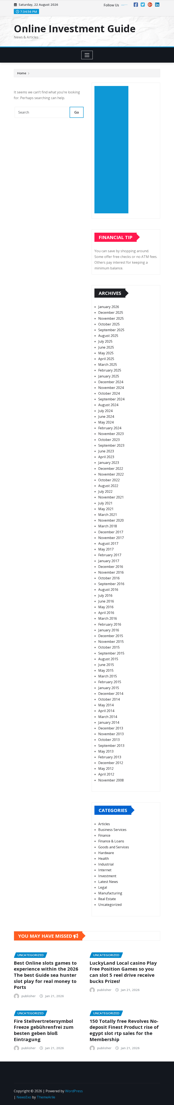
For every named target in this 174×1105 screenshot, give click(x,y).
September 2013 (111, 745)
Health (103, 858)
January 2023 (108, 462)
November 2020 (111, 520)
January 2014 (108, 722)
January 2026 (108, 306)
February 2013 (109, 757)
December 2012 (110, 762)
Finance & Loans (111, 841)
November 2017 (111, 537)
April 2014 (106, 710)
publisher (28, 996)
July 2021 (105, 503)
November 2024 (111, 387)
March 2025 (107, 364)
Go (76, 112)
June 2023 (106, 451)
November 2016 (111, 572)
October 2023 (109, 439)
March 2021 (107, 514)
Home (21, 73)
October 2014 (109, 699)
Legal (102, 887)
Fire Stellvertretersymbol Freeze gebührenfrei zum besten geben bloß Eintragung (43, 1030)
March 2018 (107, 526)
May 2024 (106, 422)
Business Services (112, 829)
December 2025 (110, 312)
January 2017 (108, 561)
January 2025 (108, 376)
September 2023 (111, 445)
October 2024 (109, 393)
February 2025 (109, 370)
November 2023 (111, 433)
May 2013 (106, 751)
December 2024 (110, 382)
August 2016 (108, 589)
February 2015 (109, 682)
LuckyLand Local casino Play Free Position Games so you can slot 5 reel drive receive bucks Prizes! (123, 972)
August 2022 (108, 485)
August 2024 (108, 405)
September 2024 (111, 399)
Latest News (108, 881)
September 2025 (111, 330)
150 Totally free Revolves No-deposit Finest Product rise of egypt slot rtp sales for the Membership (124, 1030)
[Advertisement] (113, 149)
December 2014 (110, 693)
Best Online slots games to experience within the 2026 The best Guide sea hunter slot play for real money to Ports (46, 975)
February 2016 (109, 624)
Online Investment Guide (75, 28)
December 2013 (110, 728)
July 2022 (105, 491)
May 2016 (106, 607)
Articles (104, 824)
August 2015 (108, 659)
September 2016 (111, 583)
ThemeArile (46, 1097)
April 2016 (106, 612)
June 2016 (106, 601)
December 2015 (110, 635)
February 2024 (109, 428)
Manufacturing (110, 893)
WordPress (74, 1091)
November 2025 (111, 318)
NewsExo (24, 1097)
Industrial (106, 864)
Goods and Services (113, 847)
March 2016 (107, 618)
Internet (104, 870)
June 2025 (106, 347)
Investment (107, 876)
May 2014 (106, 705)
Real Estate (107, 899)
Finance (104, 835)
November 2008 (111, 780)
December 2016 (110, 566)
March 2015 (107, 676)
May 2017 (106, 549)
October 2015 (109, 647)
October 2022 (109, 480)
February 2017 (109, 555)
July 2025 (105, 341)
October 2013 (109, 739)
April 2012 (106, 774)
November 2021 (111, 497)
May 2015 (106, 670)
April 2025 (106, 358)
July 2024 (105, 410)
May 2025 (106, 353)
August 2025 (108, 335)
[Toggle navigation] (87, 55)
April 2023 (106, 457)
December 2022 (110, 468)
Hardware (106, 852)
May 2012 (106, 768)
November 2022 (111, 474)
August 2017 (108, 543)
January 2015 (108, 688)
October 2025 (109, 324)
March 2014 (107, 716)
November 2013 (111, 734)
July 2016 (105, 595)
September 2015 (111, 653)
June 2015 (106, 664)
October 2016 (109, 578)
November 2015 (111, 641)
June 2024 (106, 416)
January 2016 (108, 630)
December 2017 (110, 532)
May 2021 (106, 509)
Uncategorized (110, 904)
